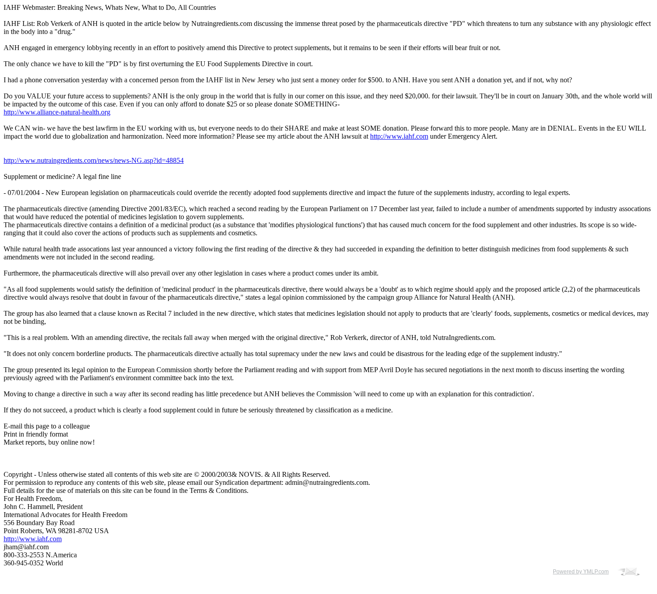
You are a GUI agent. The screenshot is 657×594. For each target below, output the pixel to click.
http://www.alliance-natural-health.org (57, 112)
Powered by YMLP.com (581, 572)
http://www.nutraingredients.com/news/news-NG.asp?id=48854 (94, 160)
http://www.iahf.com (399, 136)
